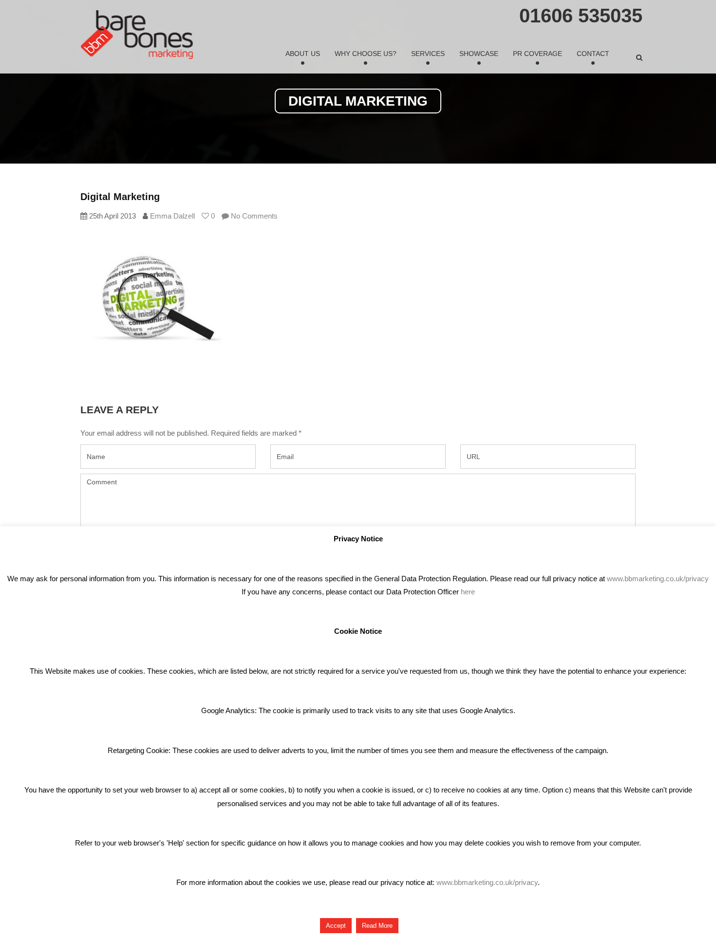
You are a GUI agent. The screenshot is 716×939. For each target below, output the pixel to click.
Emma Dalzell (172, 216)
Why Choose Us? (365, 53)
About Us (302, 53)
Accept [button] (336, 925)
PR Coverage (537, 53)
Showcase (478, 53)
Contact (593, 53)
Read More (377, 925)
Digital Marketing (120, 196)
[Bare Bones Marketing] (137, 34)
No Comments (253, 216)
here (468, 592)
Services (428, 53)
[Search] (639, 57)
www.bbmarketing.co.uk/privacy (658, 578)
